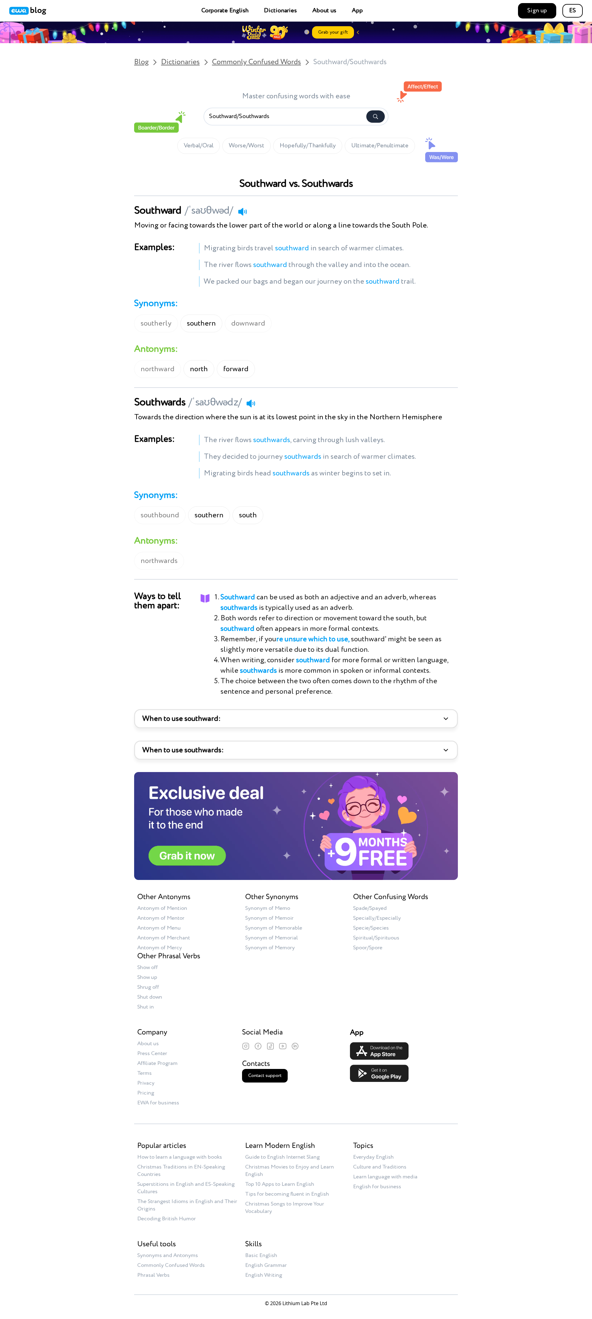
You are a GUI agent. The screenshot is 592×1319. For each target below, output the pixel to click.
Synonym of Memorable (273, 928)
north (199, 369)
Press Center (152, 1053)
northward (158, 369)
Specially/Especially (377, 918)
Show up (147, 977)
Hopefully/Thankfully (308, 146)
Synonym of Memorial (271, 938)
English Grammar (266, 1265)
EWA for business (158, 1103)
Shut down (149, 997)
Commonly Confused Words (256, 62)
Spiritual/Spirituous (376, 938)
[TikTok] (270, 1046)
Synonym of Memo (267, 908)
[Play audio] (242, 211)
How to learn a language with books (179, 1157)
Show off (147, 967)
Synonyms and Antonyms (167, 1255)
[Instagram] (245, 1046)
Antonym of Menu (159, 928)
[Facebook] (258, 1046)
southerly (156, 323)
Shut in (145, 1007)
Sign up (537, 11)
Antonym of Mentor (160, 918)
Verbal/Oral (198, 146)
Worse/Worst (246, 146)
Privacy (145, 1083)
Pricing (145, 1093)
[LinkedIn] (295, 1046)
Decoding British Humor (166, 1219)
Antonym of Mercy (159, 948)
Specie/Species (371, 928)
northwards (159, 561)
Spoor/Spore (367, 948)
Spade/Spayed (370, 908)
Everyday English (373, 1157)
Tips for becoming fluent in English (287, 1194)
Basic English (261, 1255)
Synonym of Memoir (269, 918)
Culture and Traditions (379, 1167)
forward (236, 369)
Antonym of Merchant (163, 938)
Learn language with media (385, 1177)
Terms (144, 1073)
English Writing (263, 1275)
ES (572, 11)
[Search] (375, 116)
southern (201, 323)
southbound (160, 515)
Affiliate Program (157, 1063)
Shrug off (148, 987)
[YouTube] (282, 1046)
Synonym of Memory (270, 948)
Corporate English (225, 11)
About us (324, 11)
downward (248, 323)
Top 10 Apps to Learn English (279, 1184)
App (357, 11)
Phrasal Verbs (153, 1275)
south (248, 515)
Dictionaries (280, 11)
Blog (141, 62)
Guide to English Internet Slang (282, 1157)
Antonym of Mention (162, 908)
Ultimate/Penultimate (380, 146)
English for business (377, 1187)
